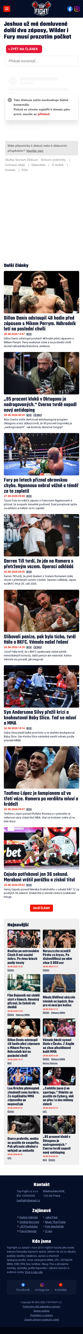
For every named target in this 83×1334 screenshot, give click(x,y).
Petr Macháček (54, 1226)
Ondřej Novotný (29, 1222)
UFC (45, 1111)
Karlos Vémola (50, 1063)
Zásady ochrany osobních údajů (41, 1319)
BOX (29, 334)
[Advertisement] (41, 217)
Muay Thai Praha (55, 1222)
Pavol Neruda (28, 1231)
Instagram (42, 1289)
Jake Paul (51, 1217)
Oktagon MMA (23, 1015)
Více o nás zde (34, 1272)
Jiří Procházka (28, 1226)
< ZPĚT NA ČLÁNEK (23, 49)
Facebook (23, 1289)
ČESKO (37, 415)
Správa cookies (41, 1310)
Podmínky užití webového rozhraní (41, 1306)
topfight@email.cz (28, 1200)
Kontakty (61, 1289)
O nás (48, 1231)
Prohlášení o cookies (41, 1315)
